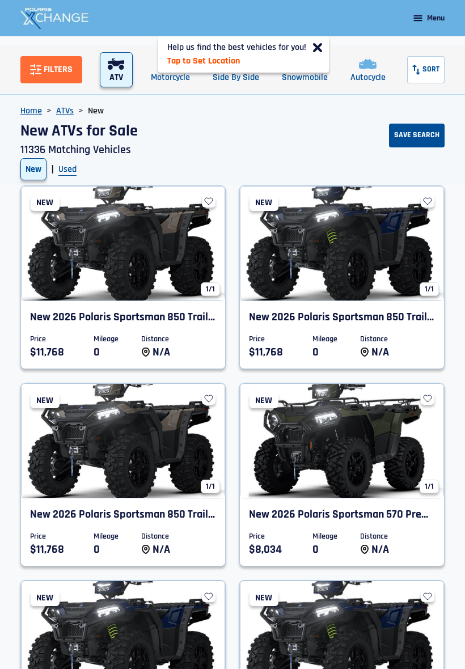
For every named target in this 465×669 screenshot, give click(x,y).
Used (67, 169)
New (33, 169)
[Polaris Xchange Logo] (54, 18)
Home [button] (31, 111)
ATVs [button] (65, 111)
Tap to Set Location (203, 61)
